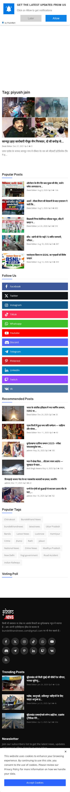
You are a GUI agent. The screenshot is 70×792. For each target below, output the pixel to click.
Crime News (31, 548)
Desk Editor (7, 146)
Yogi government (29, 555)
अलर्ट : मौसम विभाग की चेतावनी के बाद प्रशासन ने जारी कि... (47, 203)
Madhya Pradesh (51, 548)
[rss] (6, 660)
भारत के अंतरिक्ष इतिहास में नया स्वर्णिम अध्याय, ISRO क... (46, 409)
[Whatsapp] (43, 641)
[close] (65, 751)
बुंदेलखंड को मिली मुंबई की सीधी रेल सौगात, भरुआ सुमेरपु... (46, 679)
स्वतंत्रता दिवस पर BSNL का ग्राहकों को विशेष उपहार (46, 256)
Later (41, 16)
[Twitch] (43, 651)
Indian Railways (12, 562)
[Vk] (52, 651)
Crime (7, 540)
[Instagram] (24, 641)
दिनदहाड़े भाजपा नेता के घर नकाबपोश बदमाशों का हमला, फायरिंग (31, 479)
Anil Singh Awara (34, 468)
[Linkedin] (33, 651)
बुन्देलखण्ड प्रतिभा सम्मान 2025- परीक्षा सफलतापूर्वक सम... (44, 445)
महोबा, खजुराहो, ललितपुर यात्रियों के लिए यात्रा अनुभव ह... (45, 697)
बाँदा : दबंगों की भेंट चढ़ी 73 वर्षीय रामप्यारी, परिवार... (44, 238)
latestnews (34, 526)
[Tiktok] (33, 641)
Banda (7, 533)
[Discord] (6, 651)
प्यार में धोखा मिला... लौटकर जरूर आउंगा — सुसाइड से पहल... (45, 463)
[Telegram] (15, 651)
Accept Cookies (35, 782)
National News (11, 548)
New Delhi (9, 555)
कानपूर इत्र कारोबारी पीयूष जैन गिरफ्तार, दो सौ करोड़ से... (33, 141)
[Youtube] (52, 641)
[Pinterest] (24, 651)
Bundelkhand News (31, 519)
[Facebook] (6, 641)
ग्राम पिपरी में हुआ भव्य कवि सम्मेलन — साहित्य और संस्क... (46, 427)
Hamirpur (55, 533)
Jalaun (42, 540)
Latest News (23, 533)
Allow (60, 16)
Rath (30, 540)
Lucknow (39, 533)
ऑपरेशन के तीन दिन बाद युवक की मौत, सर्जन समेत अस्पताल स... (45, 185)
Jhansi (19, 540)
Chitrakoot (9, 519)
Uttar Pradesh (53, 526)
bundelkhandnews (13, 526)
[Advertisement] (35, 53)
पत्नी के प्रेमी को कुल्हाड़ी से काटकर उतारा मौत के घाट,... (46, 490)
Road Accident (51, 555)
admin (29, 450)
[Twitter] (15, 641)
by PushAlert (10, 20)
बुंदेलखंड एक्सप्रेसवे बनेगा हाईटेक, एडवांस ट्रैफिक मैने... (45, 716)
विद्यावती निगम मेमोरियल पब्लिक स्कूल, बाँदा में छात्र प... (45, 220)
